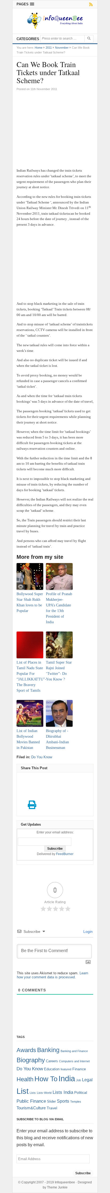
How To (45, 1079)
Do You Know (41, 757)
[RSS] (90, 4)
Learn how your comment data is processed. (52, 975)
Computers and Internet (74, 1061)
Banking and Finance (74, 1051)
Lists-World (44, 1092)
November (62, 47)
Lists (33, 1092)
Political (80, 1093)
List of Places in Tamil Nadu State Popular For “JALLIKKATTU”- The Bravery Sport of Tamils (30, 676)
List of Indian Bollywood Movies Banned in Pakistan (28, 739)
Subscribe (83, 1173)
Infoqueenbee (65, 1182)
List (23, 1091)
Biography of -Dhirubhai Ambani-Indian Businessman (57, 739)
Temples (75, 1101)
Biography (31, 1060)
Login (87, 931)
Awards (26, 1050)
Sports (63, 1101)
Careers (52, 1061)
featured (66, 1069)
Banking (48, 1049)
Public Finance (31, 1101)
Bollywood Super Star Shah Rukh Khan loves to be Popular (30, 602)
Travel (52, 1108)
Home (38, 47)
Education (52, 1069)
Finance (79, 1069)
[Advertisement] (55, 131)
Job (78, 1080)
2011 (49, 47)
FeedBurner (64, 854)
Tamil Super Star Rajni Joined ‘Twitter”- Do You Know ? (59, 670)
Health (25, 1079)
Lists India (63, 1092)
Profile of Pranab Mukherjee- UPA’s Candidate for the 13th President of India (59, 608)
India (66, 1078)
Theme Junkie (57, 1187)
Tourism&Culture (31, 1108)
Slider (51, 1101)
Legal (87, 1079)
